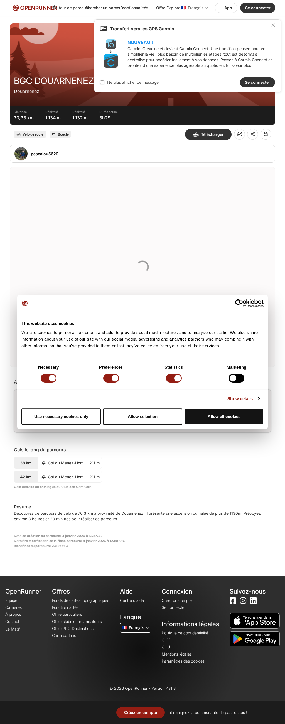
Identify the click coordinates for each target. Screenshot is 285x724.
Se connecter (258, 7)
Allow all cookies (224, 416)
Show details (240, 398)
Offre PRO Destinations (73, 628)
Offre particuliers (67, 614)
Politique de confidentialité (185, 633)
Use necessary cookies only (61, 416)
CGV (166, 639)
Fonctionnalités (134, 7)
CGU (166, 646)
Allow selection (143, 416)
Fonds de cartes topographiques (80, 600)
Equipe (11, 600)
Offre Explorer (169, 7)
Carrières (13, 607)
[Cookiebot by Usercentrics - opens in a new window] (239, 303)
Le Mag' (12, 629)
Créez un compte (140, 712)
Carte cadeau (64, 635)
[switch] (111, 378)
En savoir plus (238, 65)
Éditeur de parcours (71, 7)
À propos (13, 614)
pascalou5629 (44, 153)
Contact (12, 621)
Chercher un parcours (105, 7)
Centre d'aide (132, 600)
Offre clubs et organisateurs (77, 621)
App (228, 7)
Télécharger (212, 134)
